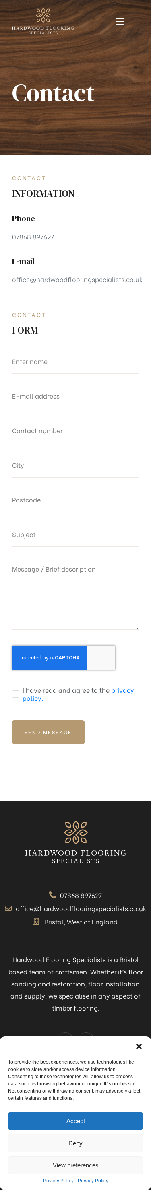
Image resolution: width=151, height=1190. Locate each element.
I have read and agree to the (78, 694)
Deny (75, 1143)
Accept (75, 1121)
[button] (139, 1046)
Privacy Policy (58, 1181)
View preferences (76, 1165)
